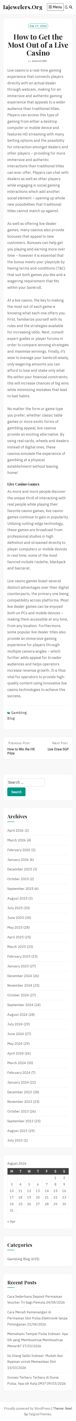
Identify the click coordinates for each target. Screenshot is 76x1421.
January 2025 (18, 966)
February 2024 (18, 1072)
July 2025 (15, 908)
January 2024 (18, 1082)
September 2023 (20, 1121)
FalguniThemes (40, 1414)
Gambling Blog (18, 1259)
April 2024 (15, 1053)
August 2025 (17, 898)
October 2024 (18, 995)
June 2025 (15, 917)
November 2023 (19, 1101)
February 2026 (18, 850)
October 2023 (18, 1111)
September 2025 (20, 888)
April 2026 (15, 830)
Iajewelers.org (23, 7)
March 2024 (16, 1063)
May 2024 (14, 1043)
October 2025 (18, 879)
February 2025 (18, 956)
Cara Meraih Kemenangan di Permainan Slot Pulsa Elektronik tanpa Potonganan (37, 1318)
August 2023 (17, 1131)
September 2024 (20, 1005)
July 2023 (15, 1140)
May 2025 (14, 927)
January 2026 (18, 859)
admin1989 (39, 60)
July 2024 (15, 1024)
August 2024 (17, 1014)
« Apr (11, 1221)
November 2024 (19, 985)
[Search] (71, 7)
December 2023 (19, 1092)
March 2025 (16, 946)
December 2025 (19, 869)
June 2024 (15, 1034)
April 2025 (15, 937)
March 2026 (16, 840)
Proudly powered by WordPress (27, 1408)
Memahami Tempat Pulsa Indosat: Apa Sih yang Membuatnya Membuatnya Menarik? (37, 1340)
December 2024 (19, 976)
